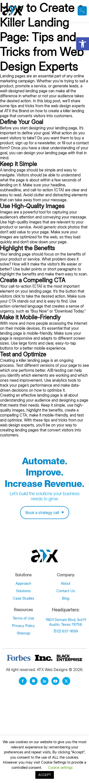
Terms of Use (23, 618)
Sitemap (23, 633)
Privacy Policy (23, 625)
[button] (82, 43)
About (65, 583)
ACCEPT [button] (44, 775)
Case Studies (23, 598)
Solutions (23, 590)
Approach (23, 583)
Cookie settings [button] (60, 767)
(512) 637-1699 (66, 631)
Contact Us (65, 590)
